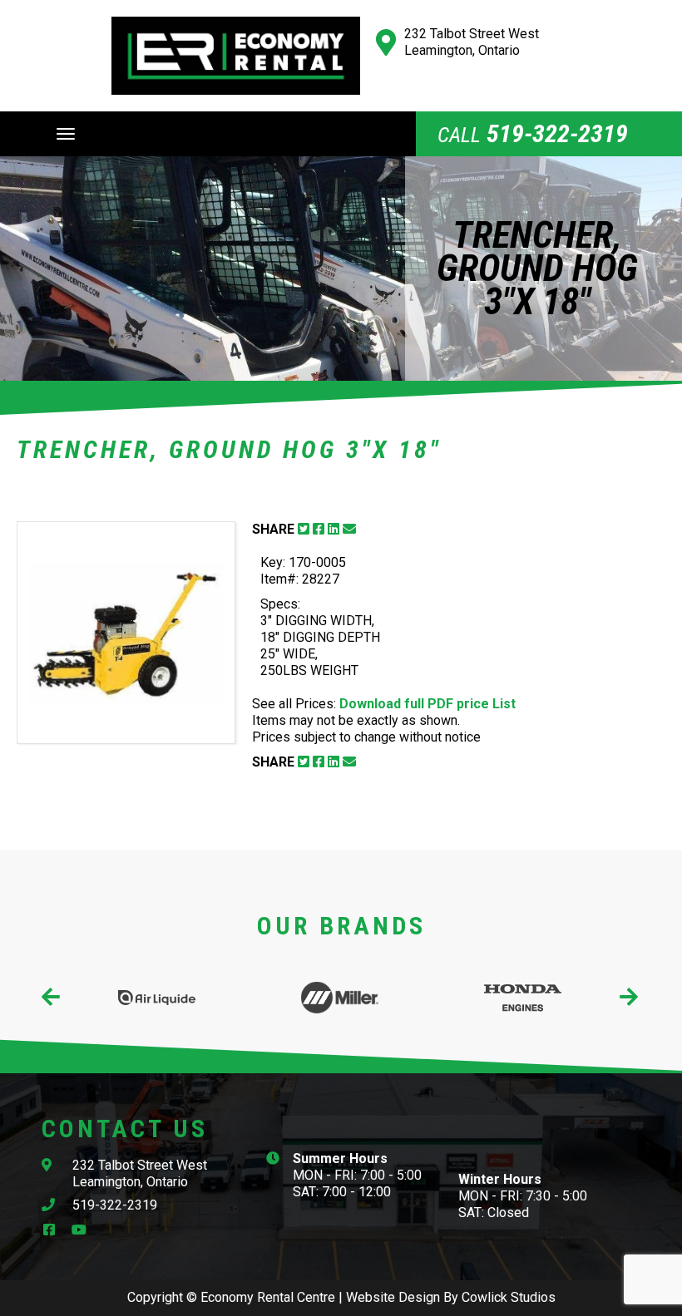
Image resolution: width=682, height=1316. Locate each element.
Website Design (393, 1297)
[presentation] (52, 998)
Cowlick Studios (509, 1297)
